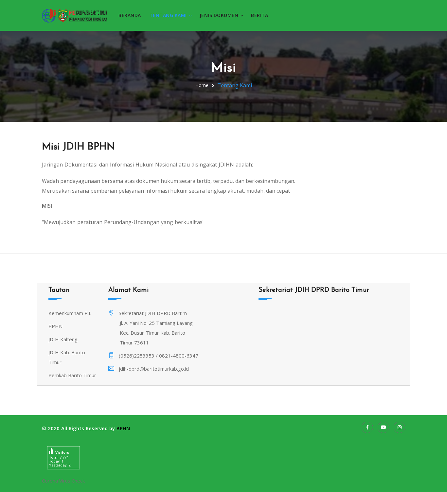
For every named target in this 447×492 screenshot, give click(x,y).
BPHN (55, 326)
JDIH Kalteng (63, 339)
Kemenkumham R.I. (69, 313)
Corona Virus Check (63, 480)
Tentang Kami (168, 15)
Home (201, 85)
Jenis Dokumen (219, 15)
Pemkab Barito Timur (72, 375)
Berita (259, 15)
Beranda (129, 15)
